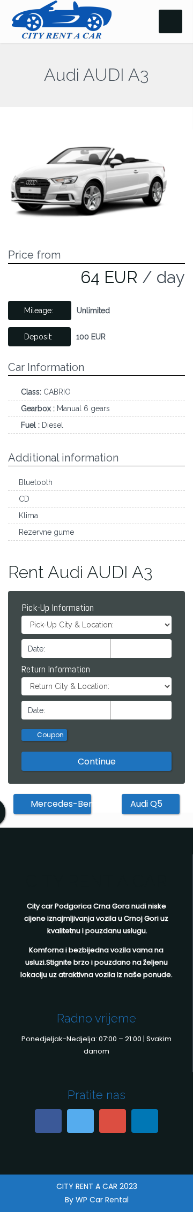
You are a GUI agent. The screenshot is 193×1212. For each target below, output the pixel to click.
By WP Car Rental (97, 1199)
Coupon (49, 734)
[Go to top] (176, 1195)
